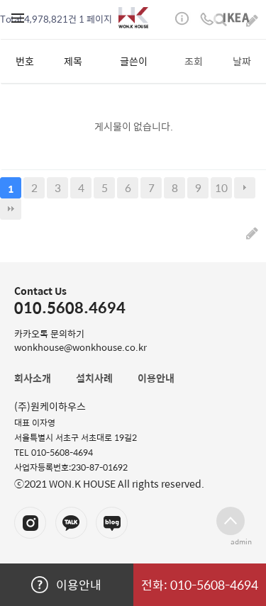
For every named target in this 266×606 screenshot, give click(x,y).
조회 (193, 61)
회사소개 (32, 378)
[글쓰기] (252, 232)
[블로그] (111, 522)
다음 (244, 187)
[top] (230, 521)
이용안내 (78, 585)
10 (221, 187)
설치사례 (94, 378)
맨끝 (10, 209)
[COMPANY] (133, 17)
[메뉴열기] (17, 17)
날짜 (242, 61)
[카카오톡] (71, 522)
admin (241, 541)
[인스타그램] (30, 522)
